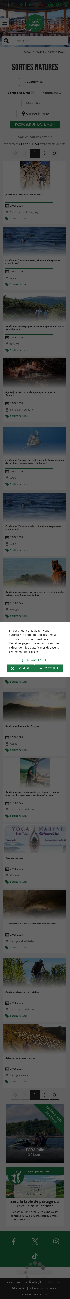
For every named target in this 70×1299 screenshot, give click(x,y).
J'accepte (51, 668)
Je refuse (23, 668)
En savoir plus (37, 660)
